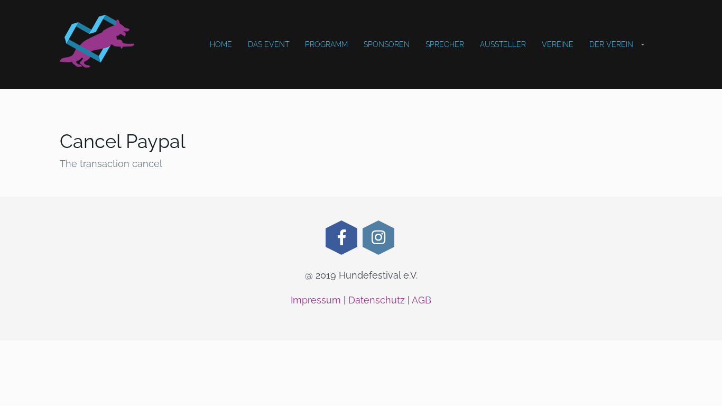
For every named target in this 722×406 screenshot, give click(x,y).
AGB (421, 300)
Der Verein (611, 44)
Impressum (316, 300)
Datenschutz (376, 300)
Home (221, 44)
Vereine (557, 44)
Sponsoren (387, 44)
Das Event (268, 44)
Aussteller (503, 44)
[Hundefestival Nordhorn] (97, 41)
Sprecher (444, 44)
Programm (326, 44)
